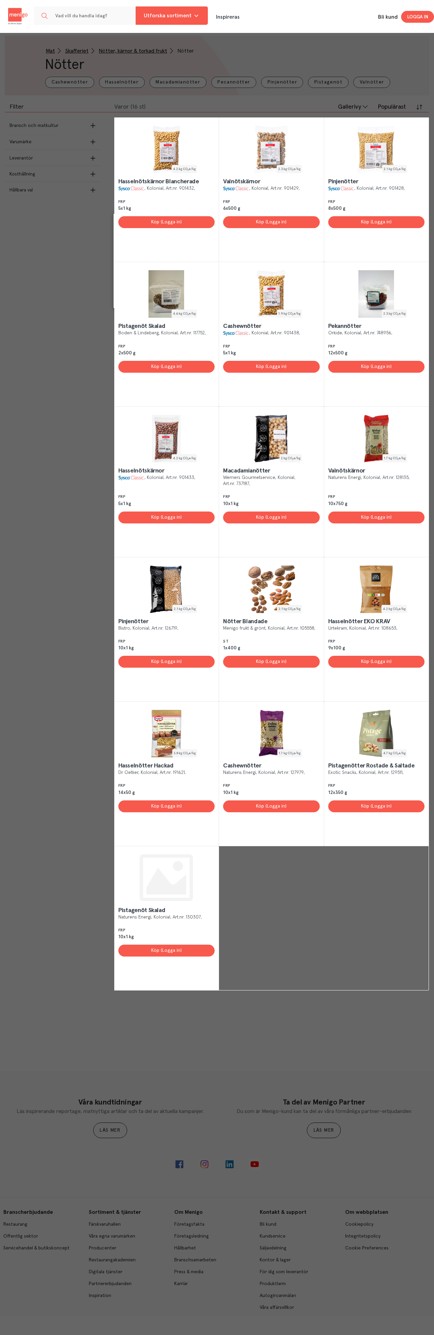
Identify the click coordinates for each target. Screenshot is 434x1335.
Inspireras (228, 17)
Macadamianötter (246, 471)
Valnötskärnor (241, 182)
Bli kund (388, 17)
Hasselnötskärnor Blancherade (158, 182)
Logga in (417, 17)
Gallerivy (349, 107)
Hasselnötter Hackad (146, 766)
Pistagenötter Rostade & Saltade (371, 766)
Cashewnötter (242, 326)
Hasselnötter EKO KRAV (359, 621)
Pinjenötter (343, 182)
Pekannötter (344, 326)
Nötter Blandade (245, 621)
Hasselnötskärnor (141, 471)
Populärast (392, 107)
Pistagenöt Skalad (141, 326)
